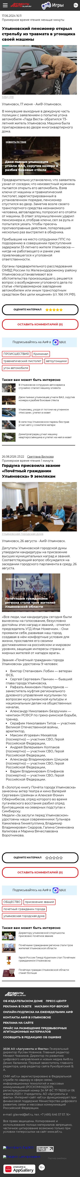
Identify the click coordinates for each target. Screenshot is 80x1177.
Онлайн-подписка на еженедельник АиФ (38, 1012)
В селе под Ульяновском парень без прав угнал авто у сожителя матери (44, 423)
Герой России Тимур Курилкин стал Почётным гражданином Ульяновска (47, 959)
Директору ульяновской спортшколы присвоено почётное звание (42, 934)
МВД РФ (8, 97)
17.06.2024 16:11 (12, 16)
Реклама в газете (17, 1006)
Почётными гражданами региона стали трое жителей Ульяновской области (46, 947)
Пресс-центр (56, 1001)
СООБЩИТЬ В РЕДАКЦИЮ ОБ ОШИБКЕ (32, 1037)
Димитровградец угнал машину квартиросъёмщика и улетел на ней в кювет (45, 436)
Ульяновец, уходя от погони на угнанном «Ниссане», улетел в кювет (44, 411)
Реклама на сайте (18, 1023)
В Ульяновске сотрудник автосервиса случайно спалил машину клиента (42, 386)
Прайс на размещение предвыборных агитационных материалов (35, 1029)
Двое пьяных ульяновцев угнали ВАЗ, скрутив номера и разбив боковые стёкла (47, 399)
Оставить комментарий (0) (40, 324)
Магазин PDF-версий (52, 1006)
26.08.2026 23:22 (13, 456)
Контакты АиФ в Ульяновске (27, 1017)
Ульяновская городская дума (22, 534)
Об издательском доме (23, 1001)
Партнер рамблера (57, 1158)
